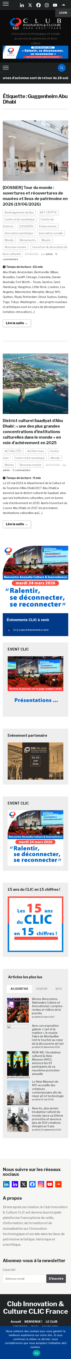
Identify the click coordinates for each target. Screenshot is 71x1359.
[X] (30, 5)
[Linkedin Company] (22, 5)
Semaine (42, 988)
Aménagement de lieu (19, 212)
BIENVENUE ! (33, 1321)
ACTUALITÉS (13, 451)
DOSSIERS (26, 226)
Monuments (28, 240)
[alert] (35, 629)
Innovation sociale (51, 233)
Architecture (35, 451)
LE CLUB (51, 1321)
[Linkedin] (15, 1184)
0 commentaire (21, 470)
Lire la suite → (17, 323)
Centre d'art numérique (20, 219)
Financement (48, 226)
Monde (9, 240)
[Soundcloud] (63, 5)
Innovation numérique (19, 233)
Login (63, 12)
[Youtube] (55, 5)
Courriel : (9, 1270)
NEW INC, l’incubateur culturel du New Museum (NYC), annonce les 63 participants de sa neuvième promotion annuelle (46, 1063)
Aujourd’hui (19, 988)
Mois (59, 988)
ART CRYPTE (48, 212)
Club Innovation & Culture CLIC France (35, 1307)
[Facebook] (38, 5)
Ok (36, 1353)
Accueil (16, 1321)
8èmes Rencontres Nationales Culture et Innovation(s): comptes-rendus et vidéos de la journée (47, 1006)
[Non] (66, 1343)
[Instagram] (47, 5)
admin (49, 254)
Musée (46, 240)
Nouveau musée (15, 247)
